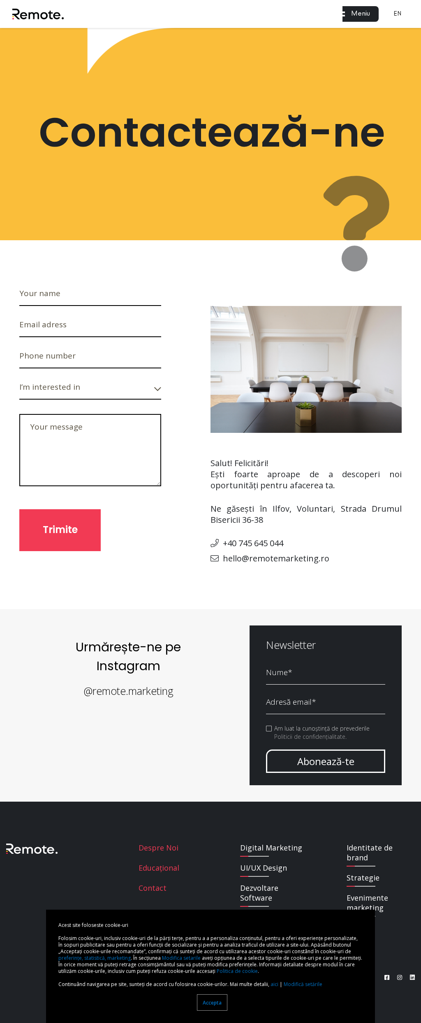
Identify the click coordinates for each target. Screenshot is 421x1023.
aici (274, 984)
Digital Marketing (271, 848)
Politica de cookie (237, 971)
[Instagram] (396, 977)
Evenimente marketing (367, 903)
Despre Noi (158, 848)
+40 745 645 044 (253, 543)
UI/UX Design (263, 868)
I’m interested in (49, 387)
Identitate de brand (370, 852)
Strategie (363, 878)
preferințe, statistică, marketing (94, 958)
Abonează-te (325, 761)
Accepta (212, 1002)
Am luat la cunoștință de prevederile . (322, 732)
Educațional (159, 868)
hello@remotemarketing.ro (276, 558)
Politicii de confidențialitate (309, 736)
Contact (153, 888)
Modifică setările (303, 984)
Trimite (60, 529)
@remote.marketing (128, 691)
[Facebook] (386, 977)
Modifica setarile (181, 958)
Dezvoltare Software (259, 893)
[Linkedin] (409, 977)
